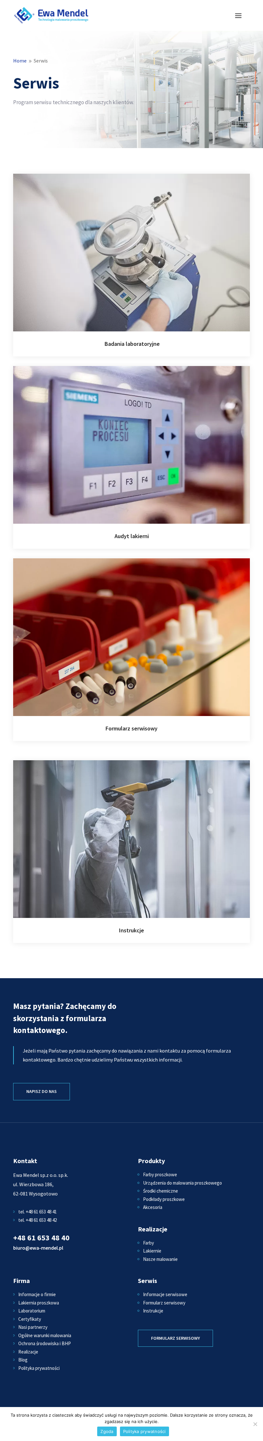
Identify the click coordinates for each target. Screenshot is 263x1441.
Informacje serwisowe (165, 1294)
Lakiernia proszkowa (38, 1303)
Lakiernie (152, 1251)
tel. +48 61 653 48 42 (37, 1220)
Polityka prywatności (39, 1368)
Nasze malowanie (160, 1259)
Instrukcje (153, 1311)
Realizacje (28, 1352)
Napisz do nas (41, 1091)
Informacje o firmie (37, 1294)
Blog (23, 1360)
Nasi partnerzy (32, 1327)
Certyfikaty (29, 1319)
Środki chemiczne (160, 1191)
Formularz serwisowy (164, 1303)
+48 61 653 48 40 (41, 1238)
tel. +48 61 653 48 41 (37, 1212)
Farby (148, 1243)
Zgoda (106, 1431)
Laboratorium (31, 1311)
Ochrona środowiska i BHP (44, 1343)
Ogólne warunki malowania (44, 1335)
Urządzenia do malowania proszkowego (182, 1183)
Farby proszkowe (160, 1174)
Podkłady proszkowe (164, 1199)
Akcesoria (152, 1207)
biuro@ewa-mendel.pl (38, 1248)
